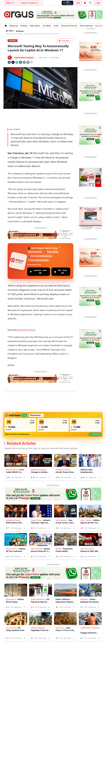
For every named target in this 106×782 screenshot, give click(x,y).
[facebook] (9, 62)
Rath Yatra (35, 25)
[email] (24, 62)
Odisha (23, 25)
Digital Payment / (38, 599)
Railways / (84, 599)
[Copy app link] (28, 62)
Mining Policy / (12, 469)
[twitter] (13, 62)
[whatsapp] (16, 62)
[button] (20, 425)
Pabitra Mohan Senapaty (23, 58)
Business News (27, 329)
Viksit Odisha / (86, 520)
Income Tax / (11, 628)
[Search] (90, 3)
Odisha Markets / (38, 628)
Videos (9, 3)
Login (97, 3)
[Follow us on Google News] (31, 62)
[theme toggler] (85, 3)
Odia (78, 3)
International (86, 25)
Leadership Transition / (90, 629)
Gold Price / (61, 628)
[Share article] (24, 477)
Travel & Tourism (69, 25)
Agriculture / (11, 599)
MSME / (59, 548)
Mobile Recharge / (39, 469)
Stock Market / (62, 520)
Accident (47, 25)
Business (99, 25)
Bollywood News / (13, 520)
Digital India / (37, 520)
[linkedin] (20, 62)
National (14, 25)
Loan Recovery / (87, 548)
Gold (56, 25)
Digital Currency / (63, 469)
